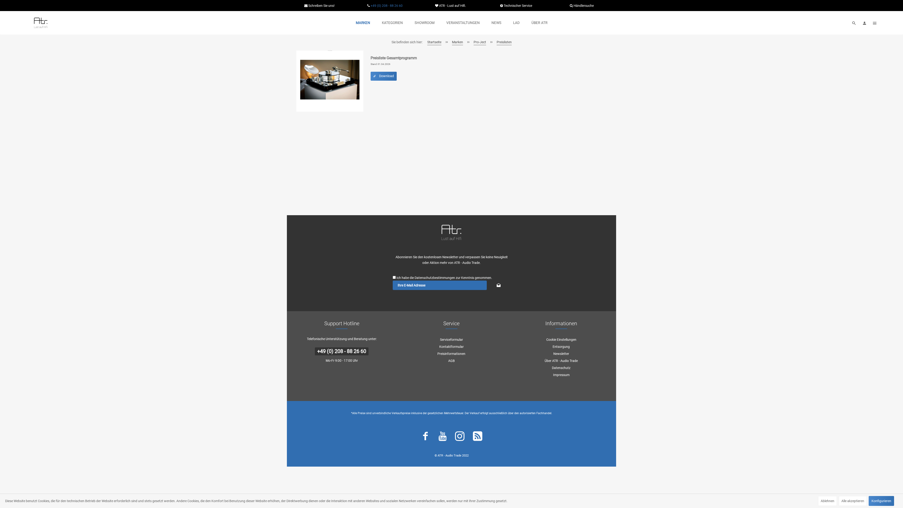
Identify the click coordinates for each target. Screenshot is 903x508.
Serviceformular (451, 339)
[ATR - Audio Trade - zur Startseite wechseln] (41, 23)
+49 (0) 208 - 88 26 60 (387, 6)
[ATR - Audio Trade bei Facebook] (425, 437)
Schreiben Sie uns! (321, 6)
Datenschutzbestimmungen (435, 278)
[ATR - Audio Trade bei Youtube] (443, 437)
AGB (451, 361)
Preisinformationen (451, 354)
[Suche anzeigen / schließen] (854, 23)
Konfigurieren (881, 501)
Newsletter (561, 354)
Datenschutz (561, 368)
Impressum (561, 375)
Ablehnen (827, 501)
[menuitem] (363, 23)
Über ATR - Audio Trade (561, 361)
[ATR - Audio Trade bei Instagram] (459, 437)
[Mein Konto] (864, 23)
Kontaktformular (451, 347)
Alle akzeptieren (852, 501)
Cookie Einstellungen (561, 339)
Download (386, 76)
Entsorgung (561, 347)
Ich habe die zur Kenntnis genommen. (444, 278)
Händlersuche (583, 6)
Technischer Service (517, 6)
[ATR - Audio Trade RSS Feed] (477, 437)
